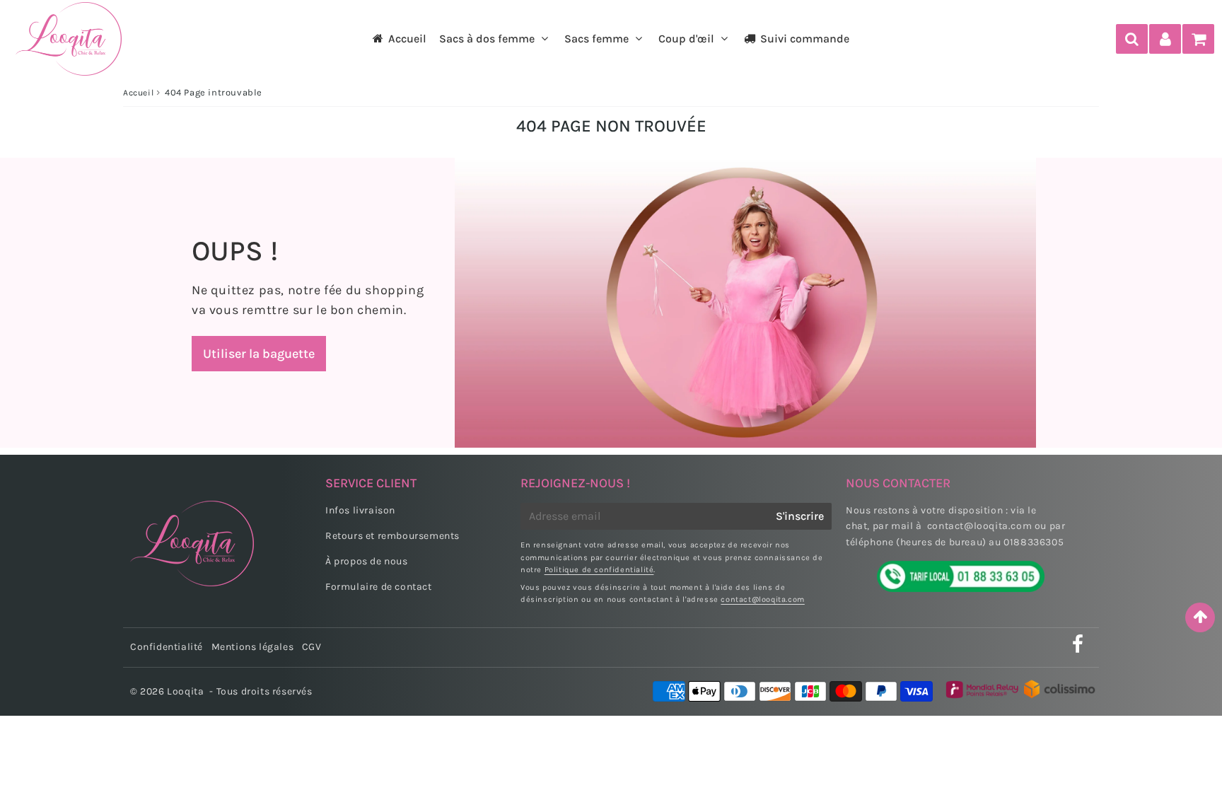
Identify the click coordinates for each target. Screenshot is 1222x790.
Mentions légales (252, 647)
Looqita (185, 691)
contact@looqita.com (762, 599)
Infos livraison (360, 510)
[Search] (1132, 39)
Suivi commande (804, 38)
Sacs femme (596, 38)
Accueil (407, 38)
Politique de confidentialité (599, 569)
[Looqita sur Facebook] (1078, 648)
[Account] (1165, 39)
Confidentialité (166, 647)
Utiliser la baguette (259, 353)
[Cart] (1198, 39)
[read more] (745, 303)
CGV (312, 647)
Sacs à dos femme (487, 38)
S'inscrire (800, 516)
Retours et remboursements (392, 536)
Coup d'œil (686, 38)
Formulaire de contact (378, 587)
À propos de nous (366, 561)
